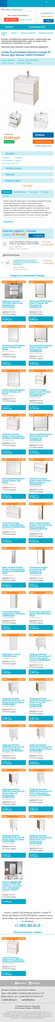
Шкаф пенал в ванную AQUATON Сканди (11, 655)
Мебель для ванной (28, 33)
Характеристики (19, 192)
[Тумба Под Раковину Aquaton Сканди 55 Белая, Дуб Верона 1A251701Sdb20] (27, 88)
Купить (40, 135)
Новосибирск (16, 9)
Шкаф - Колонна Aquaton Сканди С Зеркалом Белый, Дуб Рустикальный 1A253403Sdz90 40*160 (40, 526)
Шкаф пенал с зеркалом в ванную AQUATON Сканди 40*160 (40, 614)
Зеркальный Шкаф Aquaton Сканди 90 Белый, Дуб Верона (13, 480)
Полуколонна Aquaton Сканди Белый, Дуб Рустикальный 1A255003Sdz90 (38, 570)
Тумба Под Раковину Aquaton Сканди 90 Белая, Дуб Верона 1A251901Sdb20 (13, 525)
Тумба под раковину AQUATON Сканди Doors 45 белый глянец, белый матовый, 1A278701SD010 (40, 792)
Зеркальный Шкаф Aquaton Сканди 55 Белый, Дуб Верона (13, 347)
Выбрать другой (26, 20)
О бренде (44, 192)
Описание (6, 192)
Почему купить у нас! (43, 146)
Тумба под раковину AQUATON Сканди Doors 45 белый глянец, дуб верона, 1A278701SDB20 (13, 838)
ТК (16, 163)
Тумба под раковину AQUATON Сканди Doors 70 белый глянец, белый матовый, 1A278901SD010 (40, 657)
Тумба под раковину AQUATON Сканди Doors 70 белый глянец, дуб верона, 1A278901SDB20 (13, 701)
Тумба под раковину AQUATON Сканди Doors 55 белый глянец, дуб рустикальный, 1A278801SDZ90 (13, 793)
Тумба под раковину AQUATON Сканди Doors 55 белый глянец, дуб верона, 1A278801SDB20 (40, 748)
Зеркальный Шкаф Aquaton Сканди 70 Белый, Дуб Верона (13, 392)
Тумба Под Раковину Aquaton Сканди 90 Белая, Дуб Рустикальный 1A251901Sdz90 (40, 481)
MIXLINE (5, 895)
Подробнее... (8, 222)
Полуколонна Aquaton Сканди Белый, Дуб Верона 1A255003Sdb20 (13, 614)
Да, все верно (11, 20)
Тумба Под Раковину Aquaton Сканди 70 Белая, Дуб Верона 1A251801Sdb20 (13, 436)
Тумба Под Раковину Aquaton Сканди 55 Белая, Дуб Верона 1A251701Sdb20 (13, 959)
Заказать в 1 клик (43, 142)
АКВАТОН (5, 312)
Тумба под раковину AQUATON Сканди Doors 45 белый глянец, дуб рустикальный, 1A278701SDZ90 (40, 839)
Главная (4, 33)
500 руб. (18, 160)
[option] (14, 120)
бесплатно (18, 157)
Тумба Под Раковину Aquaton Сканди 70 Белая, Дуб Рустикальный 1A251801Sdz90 (40, 393)
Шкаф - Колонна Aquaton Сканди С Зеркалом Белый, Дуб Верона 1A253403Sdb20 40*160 (13, 570)
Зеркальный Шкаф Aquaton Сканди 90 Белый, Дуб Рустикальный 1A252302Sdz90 (40, 437)
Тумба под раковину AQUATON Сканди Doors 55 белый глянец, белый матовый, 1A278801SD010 (13, 748)
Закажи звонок (47, 16)
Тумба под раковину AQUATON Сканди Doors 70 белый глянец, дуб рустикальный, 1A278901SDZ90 (40, 702)
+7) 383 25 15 (9, 1000)
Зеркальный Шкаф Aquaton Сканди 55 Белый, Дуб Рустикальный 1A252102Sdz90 (40, 304)
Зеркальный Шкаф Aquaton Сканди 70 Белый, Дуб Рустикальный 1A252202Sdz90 (40, 348)
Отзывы (6, 196)
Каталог (14, 33)
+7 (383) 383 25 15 (27, 925)
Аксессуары (33, 192)
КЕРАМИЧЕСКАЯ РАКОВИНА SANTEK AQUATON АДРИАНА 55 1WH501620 (26, 262)
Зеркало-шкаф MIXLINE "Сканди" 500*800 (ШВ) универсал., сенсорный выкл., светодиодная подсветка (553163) (12, 886)
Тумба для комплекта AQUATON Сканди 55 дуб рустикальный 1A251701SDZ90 (12, 304)
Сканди (13, 314)
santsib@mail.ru (47, 13)
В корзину (38, 235)
